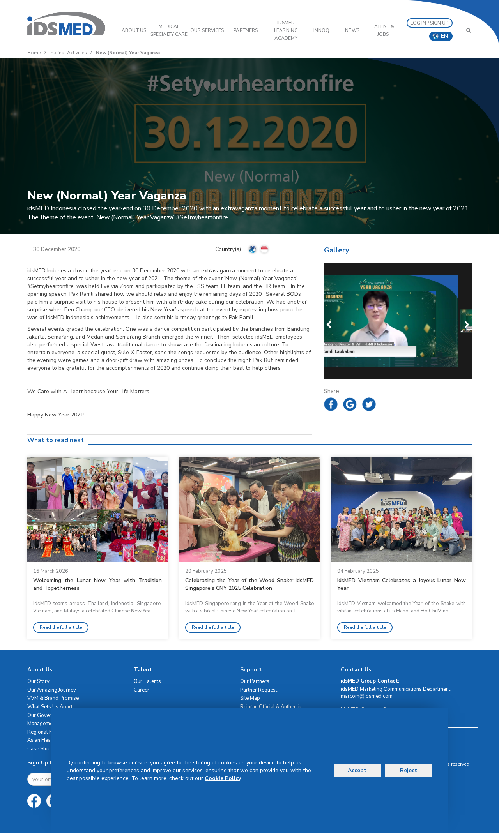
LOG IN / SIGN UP (430, 23)
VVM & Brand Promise (53, 698)
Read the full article (61, 627)
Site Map (250, 698)
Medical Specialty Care (169, 30)
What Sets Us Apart (50, 706)
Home (34, 52)
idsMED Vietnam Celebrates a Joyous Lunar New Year (401, 584)
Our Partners (254, 681)
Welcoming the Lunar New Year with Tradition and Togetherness (97, 584)
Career (141, 690)
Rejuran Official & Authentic (271, 706)
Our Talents (147, 681)
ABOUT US (134, 30)
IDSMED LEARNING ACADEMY (286, 30)
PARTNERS (246, 30)
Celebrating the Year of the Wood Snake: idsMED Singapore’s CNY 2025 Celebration (249, 584)
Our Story (38, 681)
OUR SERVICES (207, 30)
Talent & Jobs (383, 30)
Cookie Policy (223, 778)
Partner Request (258, 690)
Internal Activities (68, 52)
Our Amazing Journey (51, 690)
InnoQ (321, 30)
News (352, 30)
